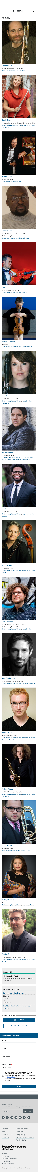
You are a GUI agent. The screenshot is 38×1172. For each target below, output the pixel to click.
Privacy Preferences (8, 1164)
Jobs (3, 1132)
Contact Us (5, 1138)
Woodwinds (5, 127)
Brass (3, 71)
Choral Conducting (8, 457)
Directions (19, 1132)
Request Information (19, 1026)
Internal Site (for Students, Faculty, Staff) (25, 1139)
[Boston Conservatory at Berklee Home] (19, 1147)
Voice (23, 905)
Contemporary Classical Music (15, 71)
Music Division (26, 401)
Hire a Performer (21, 1129)
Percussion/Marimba (28, 683)
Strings (24, 292)
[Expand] (33, 11)
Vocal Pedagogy (17, 460)
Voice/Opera (26, 460)
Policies (4, 1154)
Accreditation (6, 1156)
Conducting (5, 238)
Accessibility (6, 1161)
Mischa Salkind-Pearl (10, 976)
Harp (23, 514)
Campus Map (20, 1135)
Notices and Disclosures (9, 1159)
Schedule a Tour (7, 1135)
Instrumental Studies (29, 125)
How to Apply (19, 1020)
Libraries (5, 1129)
